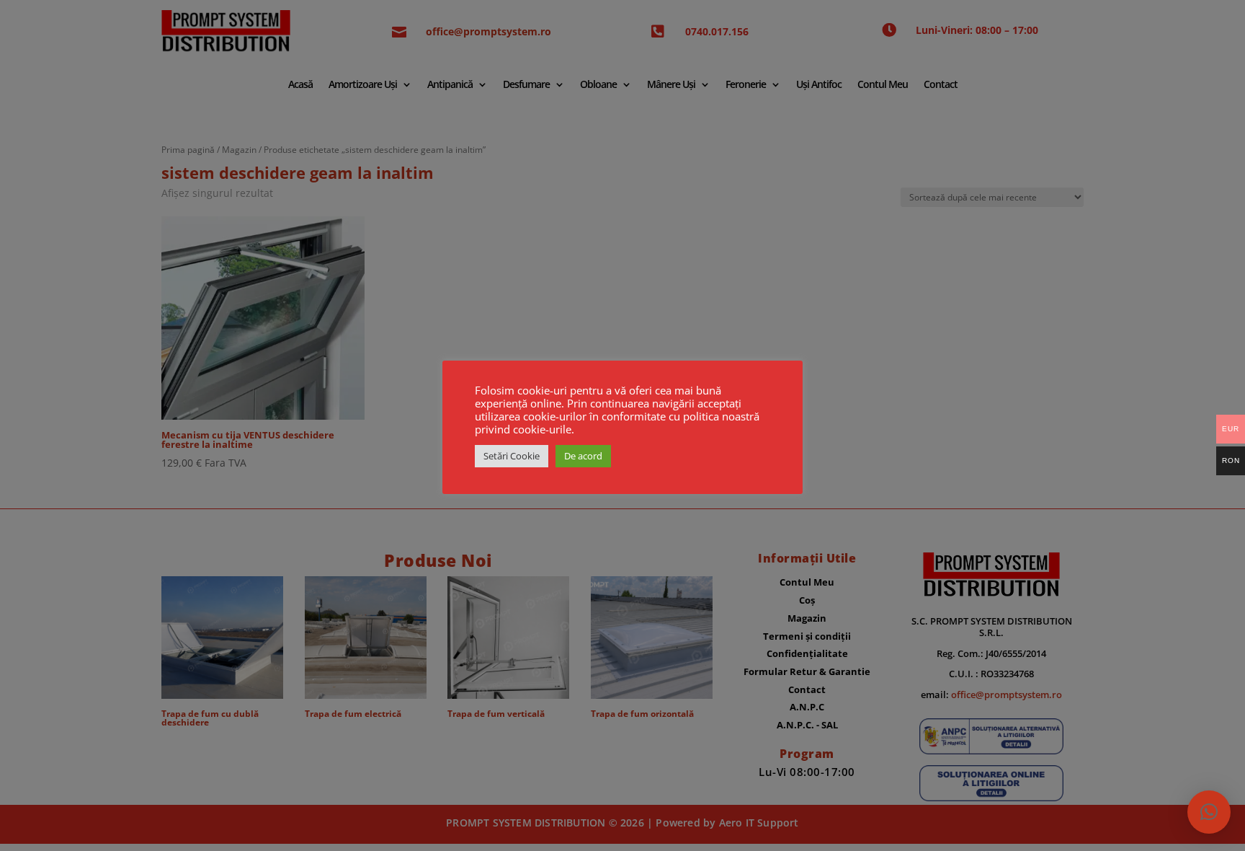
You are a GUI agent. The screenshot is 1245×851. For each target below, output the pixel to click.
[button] (1209, 812)
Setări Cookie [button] (511, 455)
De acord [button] (583, 455)
